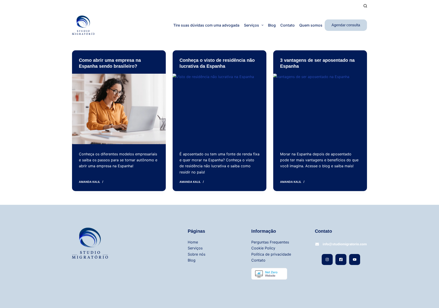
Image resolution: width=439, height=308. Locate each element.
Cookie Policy (263, 248)
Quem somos (310, 25)
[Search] (365, 6)
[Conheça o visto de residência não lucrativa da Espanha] (219, 109)
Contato (287, 25)
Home (193, 242)
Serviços (251, 25)
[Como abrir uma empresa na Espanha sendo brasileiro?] (119, 109)
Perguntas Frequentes (270, 242)
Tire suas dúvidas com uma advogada (206, 25)
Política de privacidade (271, 254)
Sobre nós (196, 254)
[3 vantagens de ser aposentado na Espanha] (320, 109)
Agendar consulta (346, 25)
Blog (272, 25)
